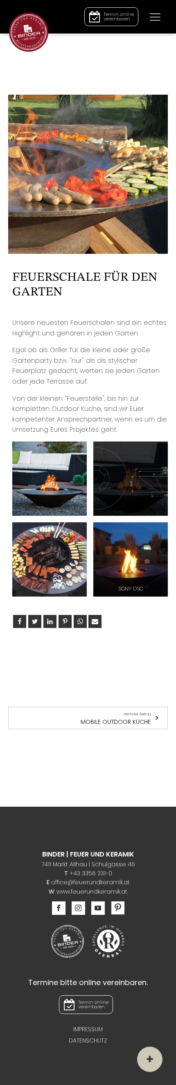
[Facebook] (19, 621)
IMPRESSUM (88, 1029)
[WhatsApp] (80, 621)
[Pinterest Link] (114, 907)
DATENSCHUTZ (88, 1040)
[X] (34, 621)
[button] (111, 16)
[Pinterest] (65, 621)
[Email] (95, 621)
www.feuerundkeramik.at (91, 892)
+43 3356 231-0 (91, 873)
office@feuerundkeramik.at (90, 882)
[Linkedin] (49, 621)
